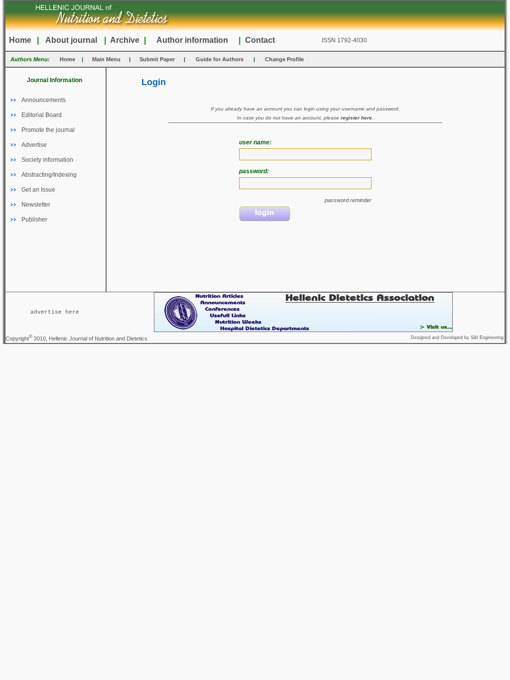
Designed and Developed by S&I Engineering (457, 337)
